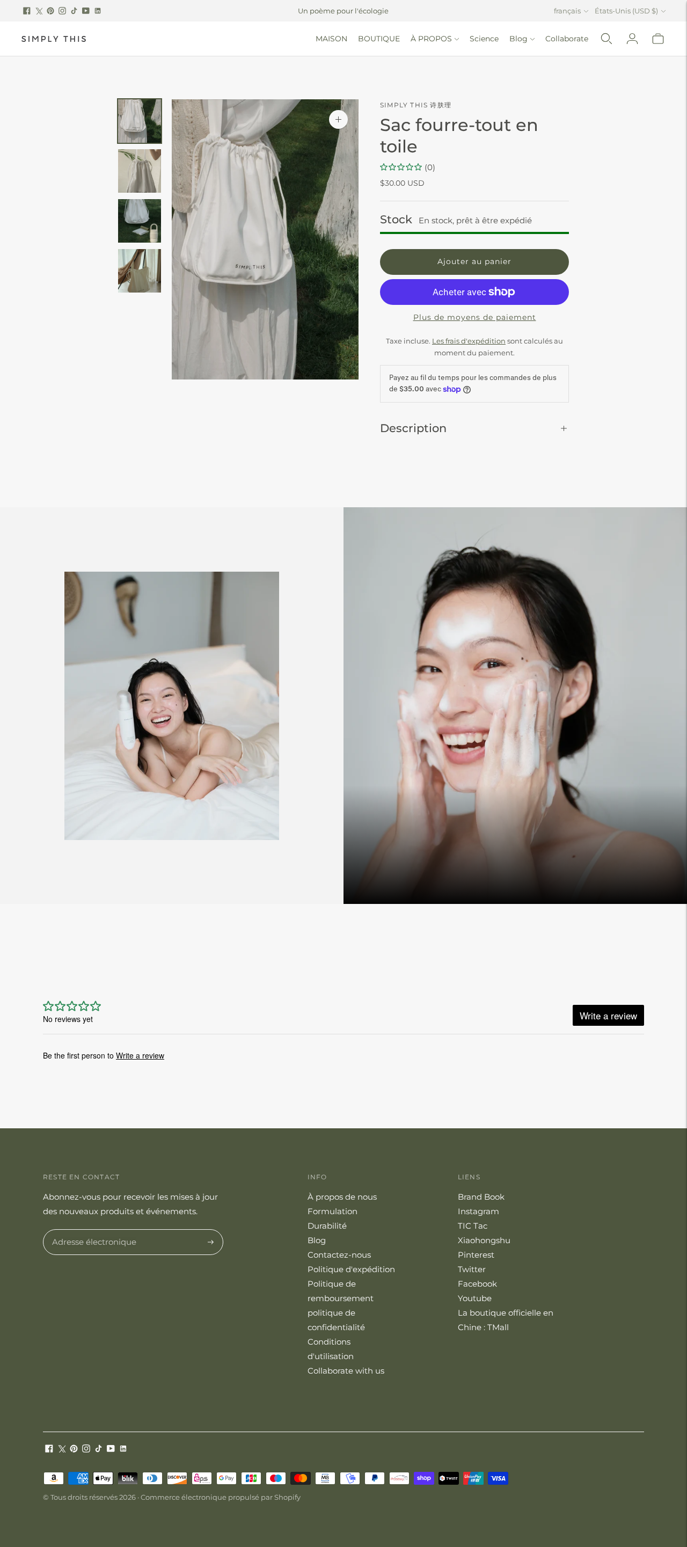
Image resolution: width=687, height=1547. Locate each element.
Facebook (477, 1284)
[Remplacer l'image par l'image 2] (139, 171)
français (567, 10)
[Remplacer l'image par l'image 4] (139, 271)
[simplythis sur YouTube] (86, 10)
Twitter (472, 1269)
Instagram (478, 1211)
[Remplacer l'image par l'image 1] (139, 121)
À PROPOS (431, 38)
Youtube (475, 1298)
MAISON (331, 38)
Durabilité (327, 1226)
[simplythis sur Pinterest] (50, 10)
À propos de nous (342, 1197)
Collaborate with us (346, 1371)
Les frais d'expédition (469, 341)
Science (484, 38)
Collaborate (566, 38)
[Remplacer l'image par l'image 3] (139, 221)
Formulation (332, 1211)
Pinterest (476, 1255)
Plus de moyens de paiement (474, 317)
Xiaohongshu (484, 1240)
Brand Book (481, 1197)
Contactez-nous (339, 1255)
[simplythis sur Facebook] (27, 10)
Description (413, 428)
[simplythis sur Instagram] (62, 10)
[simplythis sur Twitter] (38, 10)
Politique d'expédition (351, 1269)
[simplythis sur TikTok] (74, 10)
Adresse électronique (91, 1229)
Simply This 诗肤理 (415, 105)
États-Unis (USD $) (626, 10)
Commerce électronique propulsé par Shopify (221, 1497)
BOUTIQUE (379, 38)
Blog (518, 38)
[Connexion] (632, 38)
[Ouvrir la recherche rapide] (606, 38)
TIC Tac (472, 1226)
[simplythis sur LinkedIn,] (97, 10)
